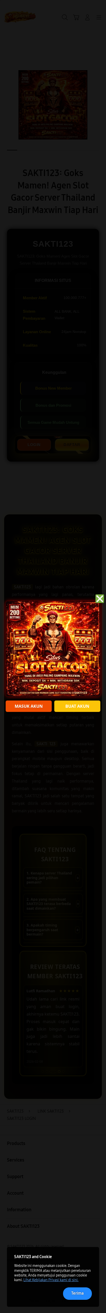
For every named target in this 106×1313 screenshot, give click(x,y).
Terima (77, 1293)
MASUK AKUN (29, 706)
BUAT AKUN (77, 706)
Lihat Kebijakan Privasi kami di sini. (50, 1280)
